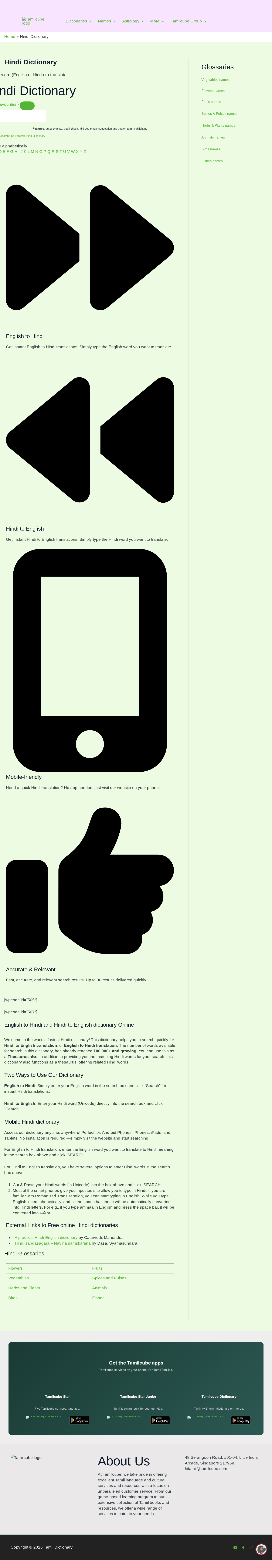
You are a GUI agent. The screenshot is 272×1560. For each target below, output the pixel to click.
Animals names (213, 137)
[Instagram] (251, 1547)
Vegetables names (215, 80)
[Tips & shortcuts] (27, 105)
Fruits (97, 1268)
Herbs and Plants (24, 1288)
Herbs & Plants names (218, 125)
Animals (99, 1288)
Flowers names (213, 91)
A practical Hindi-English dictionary (45, 1237)
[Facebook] (243, 1547)
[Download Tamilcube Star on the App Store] (45, 1420)
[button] (89, 21)
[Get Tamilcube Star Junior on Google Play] (160, 1420)
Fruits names (211, 102)
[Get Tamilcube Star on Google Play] (79, 1420)
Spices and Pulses (109, 1278)
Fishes (98, 1298)
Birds (13, 1298)
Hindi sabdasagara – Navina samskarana (52, 1243)
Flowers (15, 1268)
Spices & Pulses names (219, 113)
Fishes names (212, 161)
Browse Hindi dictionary (30, 135)
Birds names (210, 149)
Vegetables (18, 1278)
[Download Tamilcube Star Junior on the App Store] (126, 1420)
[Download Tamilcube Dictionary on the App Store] (206, 1420)
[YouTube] (235, 1547)
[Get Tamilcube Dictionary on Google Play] (241, 1420)
